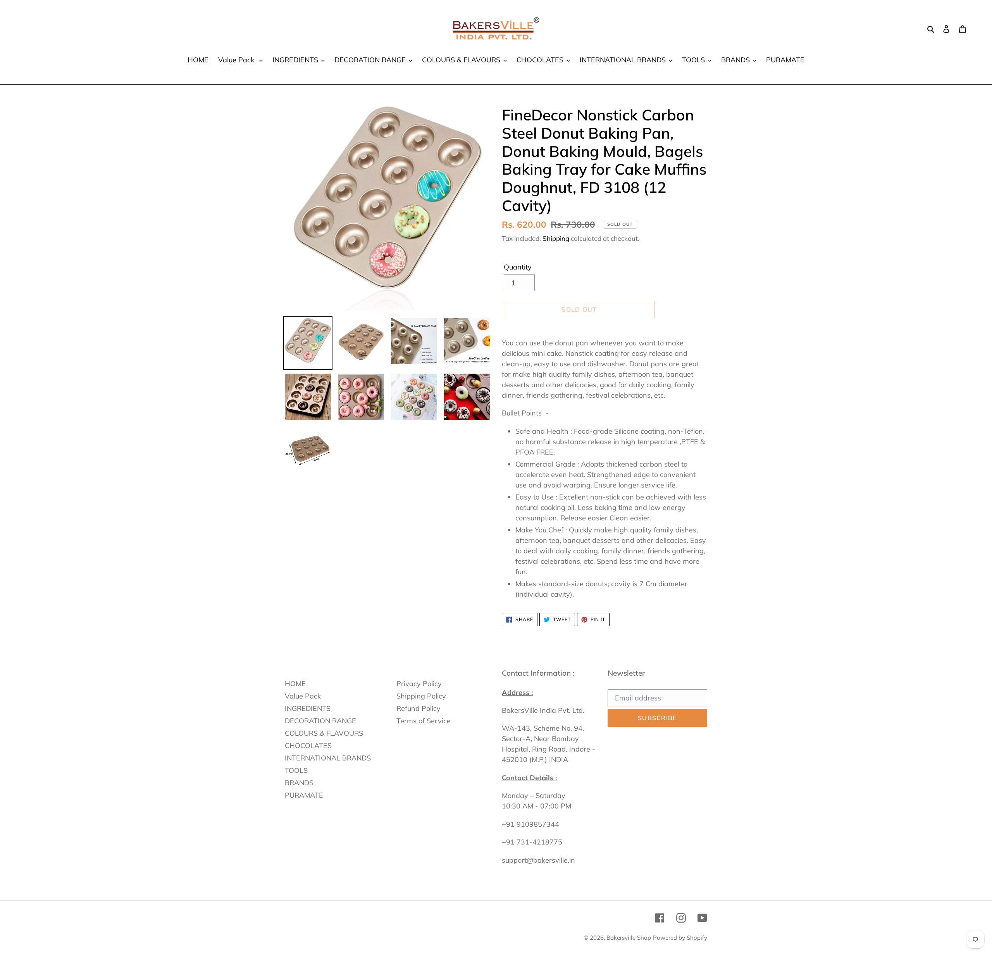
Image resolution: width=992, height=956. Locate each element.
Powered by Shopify (680, 937)
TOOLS (296, 770)
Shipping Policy (421, 696)
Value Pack (303, 696)
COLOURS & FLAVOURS (324, 733)
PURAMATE (304, 795)
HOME (295, 683)
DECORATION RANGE (320, 720)
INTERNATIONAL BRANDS (328, 757)
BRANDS (299, 782)
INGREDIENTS (308, 708)
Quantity (518, 267)
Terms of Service (423, 720)
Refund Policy (418, 708)
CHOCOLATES (308, 745)
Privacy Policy (419, 683)
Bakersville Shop (628, 937)
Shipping (555, 238)
